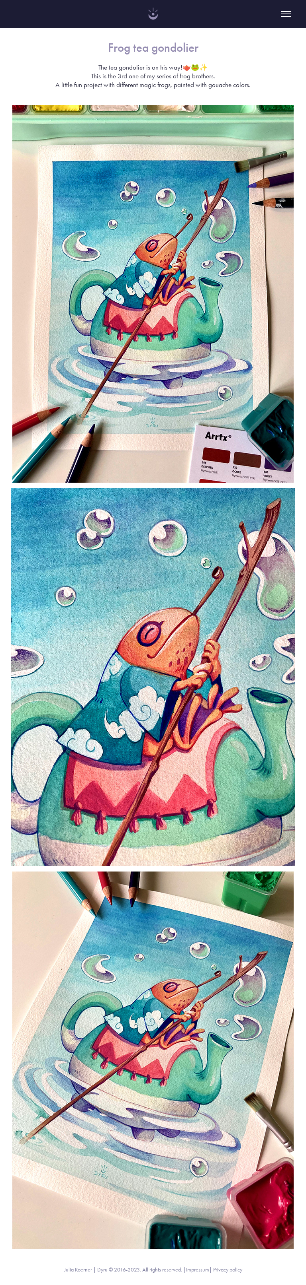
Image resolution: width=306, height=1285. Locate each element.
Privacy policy (227, 1269)
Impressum (197, 1269)
